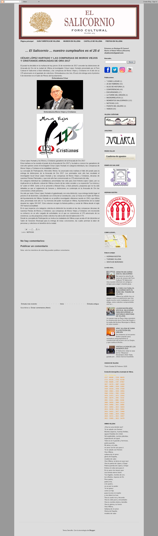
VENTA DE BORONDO (115, 262)
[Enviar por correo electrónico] (30, 229)
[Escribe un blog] (32, 229)
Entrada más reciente (29, 304)
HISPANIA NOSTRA (114, 256)
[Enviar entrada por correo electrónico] (26, 229)
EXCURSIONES (112, 92)
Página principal (27, 41)
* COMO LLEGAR (113, 81)
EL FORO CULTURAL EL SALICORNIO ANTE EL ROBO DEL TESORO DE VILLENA (125, 291)
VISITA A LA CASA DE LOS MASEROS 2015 (125, 348)
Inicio (62, 304)
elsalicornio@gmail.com (113, 53)
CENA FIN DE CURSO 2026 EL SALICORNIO (124, 273)
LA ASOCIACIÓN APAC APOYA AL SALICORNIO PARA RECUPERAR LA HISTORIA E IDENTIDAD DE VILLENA (125, 312)
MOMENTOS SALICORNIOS (117, 100)
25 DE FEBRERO (113, 84)
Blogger (92, 530)
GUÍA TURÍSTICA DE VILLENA (48, 41)
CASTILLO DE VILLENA (93, 41)
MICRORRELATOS (114, 98)
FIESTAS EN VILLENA (114, 41)
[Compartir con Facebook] (37, 229)
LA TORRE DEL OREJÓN (116, 95)
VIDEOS (110, 109)
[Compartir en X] (34, 229)
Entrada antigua (93, 304)
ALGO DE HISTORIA (114, 87)
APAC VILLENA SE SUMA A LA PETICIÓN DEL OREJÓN (125, 330)
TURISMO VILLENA (114, 259)
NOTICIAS (30, 232)
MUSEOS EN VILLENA (71, 41)
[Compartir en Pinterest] (39, 229)
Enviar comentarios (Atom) (40, 308)
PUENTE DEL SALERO (115, 106)
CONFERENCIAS (113, 89)
